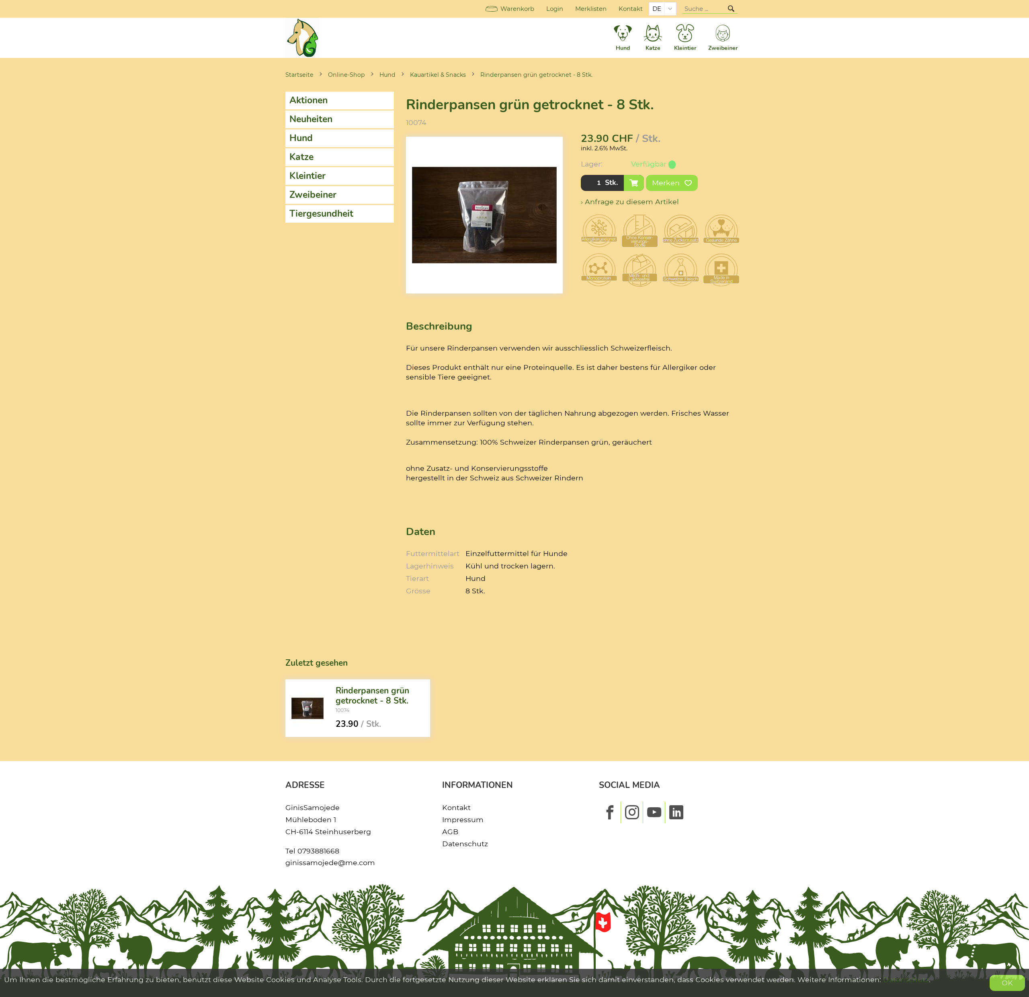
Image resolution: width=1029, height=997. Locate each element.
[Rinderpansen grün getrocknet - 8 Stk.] (307, 708)
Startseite (299, 74)
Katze (301, 157)
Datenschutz (465, 843)
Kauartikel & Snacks (438, 74)
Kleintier (307, 176)
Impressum (463, 819)
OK (1007, 983)
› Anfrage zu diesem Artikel (630, 201)
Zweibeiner (312, 195)
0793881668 (318, 851)
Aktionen (308, 100)
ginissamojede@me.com (330, 862)
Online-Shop (346, 74)
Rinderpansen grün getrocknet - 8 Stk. (536, 74)
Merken (667, 182)
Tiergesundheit (321, 213)
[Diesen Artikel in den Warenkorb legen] (634, 183)
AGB (450, 831)
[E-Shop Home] (302, 38)
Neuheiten (310, 119)
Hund (387, 74)
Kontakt (631, 8)
